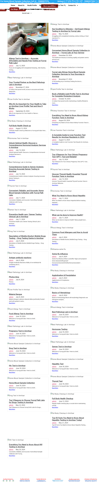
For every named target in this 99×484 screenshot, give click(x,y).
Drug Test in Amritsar (18, 348)
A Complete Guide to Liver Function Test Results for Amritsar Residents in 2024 (68, 136)
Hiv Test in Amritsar (17, 366)
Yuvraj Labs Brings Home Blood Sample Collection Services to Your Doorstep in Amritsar (68, 74)
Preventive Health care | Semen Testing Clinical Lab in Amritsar (25, 215)
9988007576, (22, 480)
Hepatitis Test (57, 364)
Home (13, 5)
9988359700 (27, 481)
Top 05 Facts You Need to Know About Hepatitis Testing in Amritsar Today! (68, 419)
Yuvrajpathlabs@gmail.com (41, 481)
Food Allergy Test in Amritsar (21, 314)
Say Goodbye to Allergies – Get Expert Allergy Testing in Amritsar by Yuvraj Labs (71, 30)
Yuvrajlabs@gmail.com (41, 480)
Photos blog (14, 277)
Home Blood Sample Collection (22, 383)
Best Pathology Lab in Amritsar (65, 312)
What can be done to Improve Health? (67, 215)
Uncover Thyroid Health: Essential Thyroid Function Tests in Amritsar (69, 175)
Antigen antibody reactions (20, 258)
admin (11, 66)
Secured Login (25, 13)
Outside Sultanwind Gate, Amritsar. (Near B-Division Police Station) (74, 481)
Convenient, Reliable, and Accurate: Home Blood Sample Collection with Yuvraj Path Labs (26, 192)
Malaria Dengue (15, 294)
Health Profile (32, 5)
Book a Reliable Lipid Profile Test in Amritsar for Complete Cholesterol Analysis (70, 95)
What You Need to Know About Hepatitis (68, 196)
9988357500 (27, 480)
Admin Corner (35, 9)
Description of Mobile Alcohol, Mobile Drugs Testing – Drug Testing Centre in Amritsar (27, 237)
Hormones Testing (59, 329)
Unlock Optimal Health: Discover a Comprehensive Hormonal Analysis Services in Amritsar (27, 145)
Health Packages (45, 5)
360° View (24, 9)
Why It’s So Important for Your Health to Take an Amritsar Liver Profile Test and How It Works (27, 106)
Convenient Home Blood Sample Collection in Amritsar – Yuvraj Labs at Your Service (71, 51)
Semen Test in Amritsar (62, 347)
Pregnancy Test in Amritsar (20, 331)
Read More (12, 71)
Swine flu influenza (60, 254)
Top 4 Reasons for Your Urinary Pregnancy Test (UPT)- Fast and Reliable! (69, 155)
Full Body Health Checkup (62, 398)
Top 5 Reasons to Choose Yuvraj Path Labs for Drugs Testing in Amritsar (27, 401)
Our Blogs (14, 9)
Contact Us (72, 5)
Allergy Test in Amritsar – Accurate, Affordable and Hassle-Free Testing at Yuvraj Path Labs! (27, 60)
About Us (21, 5)
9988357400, (22, 481)
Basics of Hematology (61, 293)
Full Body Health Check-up (20, 126)
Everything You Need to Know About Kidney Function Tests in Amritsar (70, 116)
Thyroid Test (57, 381)
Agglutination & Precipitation (64, 275)
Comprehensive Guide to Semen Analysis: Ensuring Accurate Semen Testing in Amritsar (26, 169)
